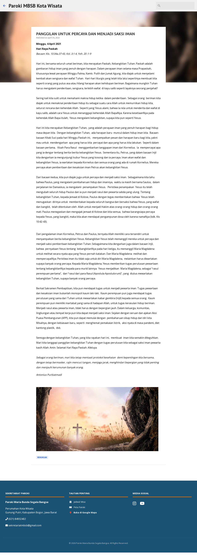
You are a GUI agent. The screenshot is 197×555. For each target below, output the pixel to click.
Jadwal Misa (79, 501)
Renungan (42, 457)
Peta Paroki (79, 507)
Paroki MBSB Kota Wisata (35, 5)
